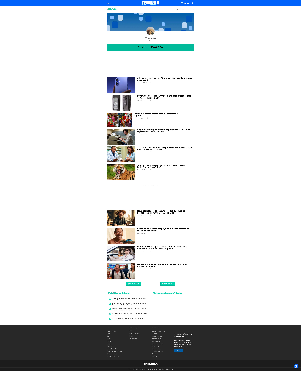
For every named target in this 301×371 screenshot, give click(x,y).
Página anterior (134, 283)
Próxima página (167, 283)
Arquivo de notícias (112, 353)
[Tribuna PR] (150, 364)
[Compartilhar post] (150, 82)
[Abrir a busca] (192, 3)
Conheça (178, 350)
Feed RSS (154, 356)
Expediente (154, 333)
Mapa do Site (155, 353)
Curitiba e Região (111, 331)
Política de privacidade (157, 343)
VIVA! (130, 331)
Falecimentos (110, 346)
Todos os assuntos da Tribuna (114, 351)
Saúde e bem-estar (112, 348)
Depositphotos (133, 338)
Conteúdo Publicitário (157, 351)
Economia (109, 343)
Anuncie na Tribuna (156, 338)
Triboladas (150, 38)
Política (109, 341)
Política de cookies (156, 348)
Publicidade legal (156, 341)
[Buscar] (193, 9)
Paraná (108, 333)
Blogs (112, 9)
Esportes (131, 336)
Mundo (109, 338)
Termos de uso (155, 346)
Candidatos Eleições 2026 (113, 356)
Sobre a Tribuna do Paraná (158, 331)
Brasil (108, 336)
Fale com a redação (157, 336)
